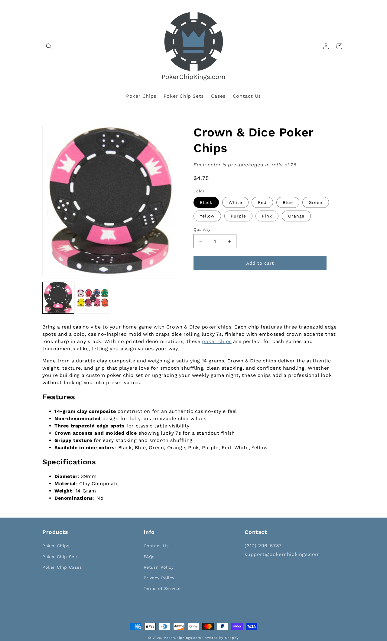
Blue (288, 202)
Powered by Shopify (220, 638)
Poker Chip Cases (62, 567)
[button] (49, 46)
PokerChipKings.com (182, 638)
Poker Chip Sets (60, 556)
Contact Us (156, 545)
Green (316, 202)
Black (206, 202)
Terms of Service (162, 588)
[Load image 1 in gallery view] (58, 298)
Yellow (207, 216)
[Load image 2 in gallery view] (93, 298)
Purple (238, 216)
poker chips (217, 341)
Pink (267, 216)
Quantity (202, 229)
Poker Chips (56, 545)
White (235, 202)
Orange (296, 216)
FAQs (149, 556)
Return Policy (159, 567)
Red (262, 202)
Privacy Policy (159, 577)
